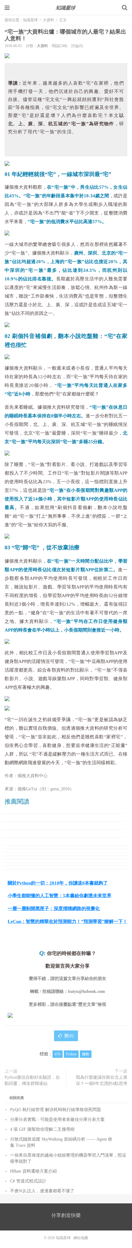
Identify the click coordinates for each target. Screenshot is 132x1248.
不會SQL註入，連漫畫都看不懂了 (42, 1191)
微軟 (85, 1054)
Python (71, 1054)
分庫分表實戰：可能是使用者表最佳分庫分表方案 (57, 1119)
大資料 (48, 20)
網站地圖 (80, 1238)
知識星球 (66, 8)
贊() (69, 1035)
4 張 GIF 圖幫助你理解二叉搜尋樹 (42, 1129)
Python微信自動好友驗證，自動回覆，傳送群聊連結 (32, 1080)
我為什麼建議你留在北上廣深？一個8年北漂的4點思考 (101, 1080)
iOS (57, 1054)
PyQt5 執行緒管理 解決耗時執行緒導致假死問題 (55, 1109)
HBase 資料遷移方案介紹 (33, 1171)
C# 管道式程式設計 (28, 1181)
